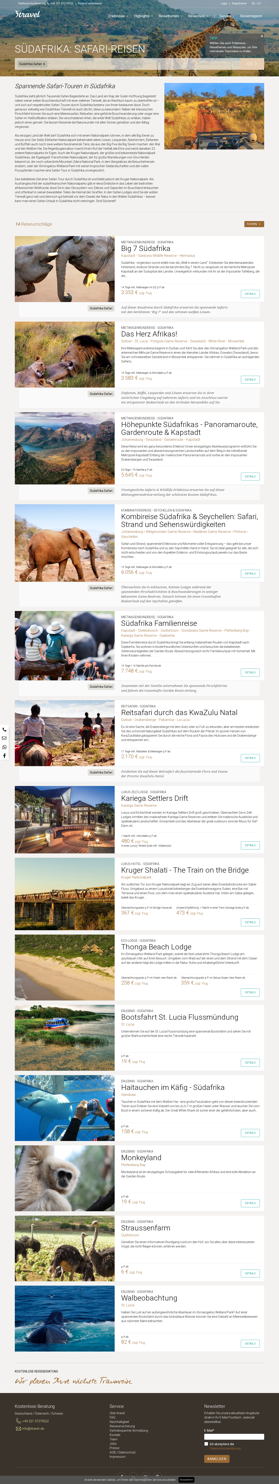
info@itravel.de (33, 1429)
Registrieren (239, 3)
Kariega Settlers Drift (154, 798)
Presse (114, 1448)
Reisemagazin (251, 16)
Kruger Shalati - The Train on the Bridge (185, 870)
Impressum (118, 1456)
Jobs (113, 1443)
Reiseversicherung (122, 1426)
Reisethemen (169, 16)
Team (113, 1439)
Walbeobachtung (149, 1298)
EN (259, 3)
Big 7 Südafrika (145, 248)
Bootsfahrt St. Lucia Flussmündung (179, 1017)
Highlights (142, 16)
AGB (113, 1452)
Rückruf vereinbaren (90, 3)
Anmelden (216, 1459)
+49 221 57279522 (35, 1421)
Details (250, 293)
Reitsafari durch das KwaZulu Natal (179, 712)
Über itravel (117, 1413)
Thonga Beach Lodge (156, 946)
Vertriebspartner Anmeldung (129, 1430)
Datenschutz (127, 1452)
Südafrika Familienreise (159, 623)
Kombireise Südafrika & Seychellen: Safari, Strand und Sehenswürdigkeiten (189, 520)
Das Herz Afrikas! (149, 333)
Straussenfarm (145, 1227)
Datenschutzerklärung (225, 1448)
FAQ (112, 1417)
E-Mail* (209, 1430)
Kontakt (115, 1435)
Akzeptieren (186, 1479)
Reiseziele (196, 16)
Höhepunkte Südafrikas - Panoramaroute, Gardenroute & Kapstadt (189, 428)
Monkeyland (141, 1157)
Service (225, 16)
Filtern (252, 224)
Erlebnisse (116, 16)
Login (224, 3)
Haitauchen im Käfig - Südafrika (173, 1087)
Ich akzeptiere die (225, 1446)
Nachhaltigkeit (119, 1422)
